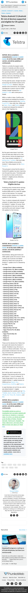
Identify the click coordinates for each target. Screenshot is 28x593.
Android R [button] (10, 464)
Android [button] (4, 11)
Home (2, 5)
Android (5, 546)
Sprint (9, 393)
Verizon (14, 393)
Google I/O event (7, 84)
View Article (22, 529)
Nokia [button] (3, 467)
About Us (5, 577)
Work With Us (21, 577)
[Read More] (14, 539)
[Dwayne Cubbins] (14, 484)
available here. (8, 454)
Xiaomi (10, 105)
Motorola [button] (24, 464)
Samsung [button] (11, 467)
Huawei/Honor (6, 384)
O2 (8, 395)
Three (11, 395)
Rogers (23, 393)
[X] (12, 583)
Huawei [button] (19, 464)
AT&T (18, 393)
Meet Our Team (13, 577)
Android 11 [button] (10, 11)
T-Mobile (4, 393)
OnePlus (13, 384)
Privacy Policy (11, 580)
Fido (24, 391)
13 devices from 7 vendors (12, 159)
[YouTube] (16, 583)
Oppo (5, 105)
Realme (17, 105)
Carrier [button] (16, 11)
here (3, 426)
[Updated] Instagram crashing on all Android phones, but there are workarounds (13, 550)
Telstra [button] (3, 13)
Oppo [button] (7, 467)
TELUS (4, 395)
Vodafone (18, 395)
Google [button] (14, 464)
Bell (3, 397)
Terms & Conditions (21, 580)
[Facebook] (8, 583)
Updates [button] (8, 13)
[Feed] (20, 583)
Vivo (17, 382)
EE (14, 395)
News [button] (20, 11)
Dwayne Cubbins (9, 25)
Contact (4, 580)
